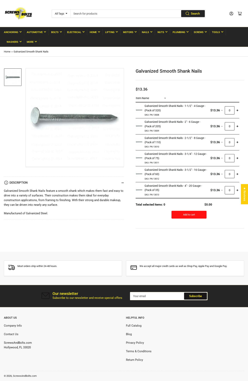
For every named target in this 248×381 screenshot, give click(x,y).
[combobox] (138, 14)
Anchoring (11, 32)
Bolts (55, 32)
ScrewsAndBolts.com (25, 375)
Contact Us (11, 334)
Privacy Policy (135, 342)
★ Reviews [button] (244, 194)
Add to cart (189, 214)
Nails (145, 32)
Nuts (161, 32)
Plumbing (179, 32)
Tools (216, 32)
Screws (198, 32)
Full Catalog (133, 325)
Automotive (35, 32)
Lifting (110, 32)
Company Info (13, 325)
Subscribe (195, 296)
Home (93, 32)
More (30, 41)
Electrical (74, 32)
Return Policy (134, 360)
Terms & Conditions (139, 351)
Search (195, 13)
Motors (128, 32)
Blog (129, 334)
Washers (12, 41)
